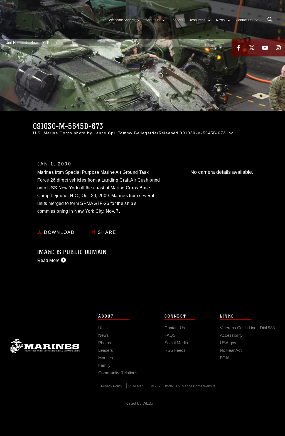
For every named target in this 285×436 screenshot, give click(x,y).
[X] (251, 47)
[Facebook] (238, 47)
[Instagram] (278, 47)
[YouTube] (265, 47)
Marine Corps (45, 346)
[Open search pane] (270, 19)
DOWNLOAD (58, 232)
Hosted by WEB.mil (140, 403)
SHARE (106, 232)
